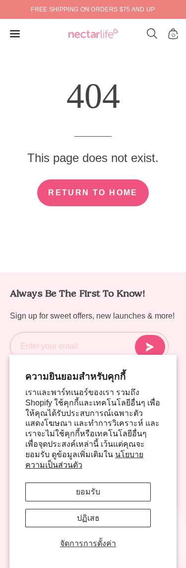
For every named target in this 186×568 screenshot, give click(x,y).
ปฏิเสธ (88, 518)
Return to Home (93, 192)
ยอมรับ (88, 491)
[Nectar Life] (93, 34)
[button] (152, 33)
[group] (93, 9)
